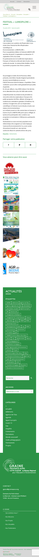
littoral (8, 338)
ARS (8, 311)
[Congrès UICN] (11, 168)
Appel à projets (11, 420)
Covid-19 (9, 423)
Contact (19, 1)
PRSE (25, 353)
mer (13, 338)
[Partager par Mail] (30, 145)
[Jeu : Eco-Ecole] (11, 203)
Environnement (11, 329)
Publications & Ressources (14, 356)
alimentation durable (12, 308)
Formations (10, 332)
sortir (17, 362)
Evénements (10, 431)
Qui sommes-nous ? (12, 513)
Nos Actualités (10, 524)
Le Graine (6, 509)
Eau (7, 426)
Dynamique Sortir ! (12, 323)
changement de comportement (15, 317)
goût (16, 332)
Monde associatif (12, 437)
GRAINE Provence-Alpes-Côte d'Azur (17, 335)
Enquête (9, 429)
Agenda (8, 417)
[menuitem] (12, 1)
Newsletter (27, 1)
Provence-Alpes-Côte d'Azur (14, 353)
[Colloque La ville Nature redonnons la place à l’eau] (11, 187)
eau (23, 326)
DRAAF (22, 320)
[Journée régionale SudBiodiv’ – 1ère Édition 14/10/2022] (11, 220)
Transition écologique (13, 365)
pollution (9, 350)
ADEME (8, 303)
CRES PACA (9, 320)
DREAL (28, 320)
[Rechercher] (28, 9)
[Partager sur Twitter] (19, 145)
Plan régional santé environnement (16, 347)
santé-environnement (18, 359)
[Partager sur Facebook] (8, 145)
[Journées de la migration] (11, 268)
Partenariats (10, 443)
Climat (28, 317)
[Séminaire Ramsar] (11, 177)
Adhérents (15, 303)
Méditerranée (20, 338)
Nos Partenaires (11, 528)
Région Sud (26, 356)
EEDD (27, 326)
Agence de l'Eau (24, 303)
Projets (15, 350)
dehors (16, 320)
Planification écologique (13, 344)
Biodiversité (14, 311)
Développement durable (13, 326)
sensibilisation (10, 362)
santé (8, 359)
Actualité (17, 28)
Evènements (13, 134)
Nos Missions (10, 517)
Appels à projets (24, 308)
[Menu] (33, 7)
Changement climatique (13, 314)
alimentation (26, 306)
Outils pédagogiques (12, 341)
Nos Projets (9, 520)
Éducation (23, 365)
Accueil (12, 1)
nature (28, 338)
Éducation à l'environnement (15, 368)
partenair (6, 551)
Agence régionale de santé (14, 306)
